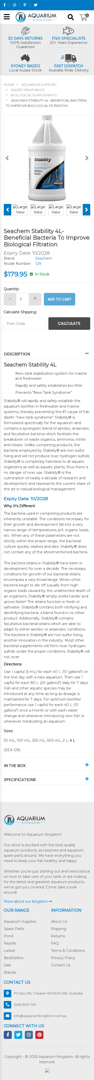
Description (17, 354)
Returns (58, 936)
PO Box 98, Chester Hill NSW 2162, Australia (48, 993)
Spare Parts (14, 929)
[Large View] (20, 209)
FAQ (55, 943)
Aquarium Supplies (20, 921)
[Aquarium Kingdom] (36, 17)
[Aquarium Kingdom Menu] (7, 17)
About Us (59, 921)
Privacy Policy (63, 958)
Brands (10, 972)
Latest (9, 950)
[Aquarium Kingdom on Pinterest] (25, 5)
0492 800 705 (25, 1004)
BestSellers (13, 958)
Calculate (69, 323)
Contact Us (60, 965)
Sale (7, 965)
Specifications (20, 780)
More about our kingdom (26, 901)
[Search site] (71, 17)
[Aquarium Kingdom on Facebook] (5, 5)
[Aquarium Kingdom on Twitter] (35, 5)
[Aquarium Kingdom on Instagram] (14, 5)
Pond (8, 936)
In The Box (15, 765)
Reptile (10, 943)
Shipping (58, 929)
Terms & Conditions (68, 950)
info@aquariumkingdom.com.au (40, 1016)
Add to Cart (59, 299)
